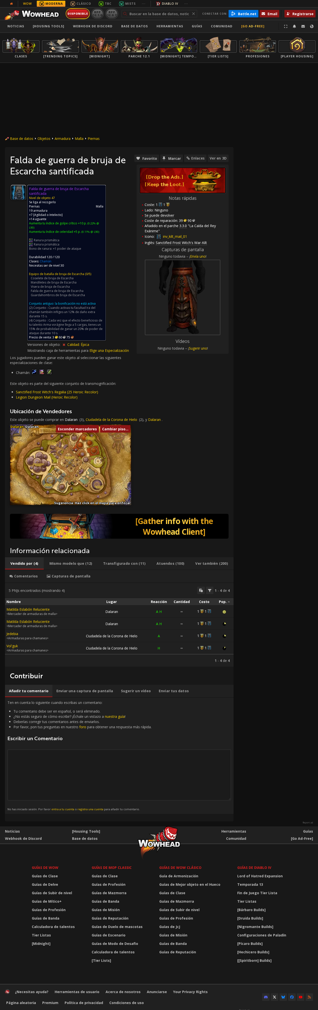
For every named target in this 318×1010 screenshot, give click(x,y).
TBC (108, 3)
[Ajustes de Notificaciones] (294, 26)
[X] (274, 997)
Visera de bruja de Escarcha (50, 286)
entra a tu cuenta (62, 809)
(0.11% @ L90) (90, 232)
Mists (130, 3)
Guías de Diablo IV (254, 867)
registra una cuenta (90, 809)
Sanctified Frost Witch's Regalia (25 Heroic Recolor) (57, 392)
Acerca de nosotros (123, 991)
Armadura (63, 138)
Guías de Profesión (49, 909)
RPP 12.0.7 (111, 13)
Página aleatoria (21, 1002)
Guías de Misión (106, 909)
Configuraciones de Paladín (261, 935)
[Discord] (266, 997)
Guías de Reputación (110, 918)
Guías (197, 26)
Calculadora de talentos (53, 926)
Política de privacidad (84, 1002)
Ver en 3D (218, 158)
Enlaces (197, 158)
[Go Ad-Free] (253, 26)
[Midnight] (41, 943)
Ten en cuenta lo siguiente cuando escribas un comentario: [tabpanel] (79, 755)
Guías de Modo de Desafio (115, 943)
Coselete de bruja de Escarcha (52, 278)
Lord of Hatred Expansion (260, 876)
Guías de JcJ (169, 926)
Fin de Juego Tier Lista (257, 892)
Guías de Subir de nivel (52, 892)
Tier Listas (41, 935)
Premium (50, 1002)
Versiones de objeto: (44, 344)
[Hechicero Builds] (253, 952)
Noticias (15, 26)
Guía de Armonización (178, 876)
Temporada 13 (250, 884)
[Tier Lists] (101, 960)
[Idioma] (312, 26)
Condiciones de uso (126, 1002)
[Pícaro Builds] (250, 943)
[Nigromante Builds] (255, 926)
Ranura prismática (46, 240)
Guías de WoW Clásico (180, 867)
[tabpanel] (119, 625)
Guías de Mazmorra (109, 892)
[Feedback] (303, 26)
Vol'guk (12, 646)
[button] (72, 483)
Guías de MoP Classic (112, 867)
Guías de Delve (45, 884)
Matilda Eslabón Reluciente (28, 609)
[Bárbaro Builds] (251, 909)
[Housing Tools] (86, 831)
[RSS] (309, 997)
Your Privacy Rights (190, 991)
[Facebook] (292, 997)
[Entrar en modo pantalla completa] (285, 26)
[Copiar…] (201, 590)
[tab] (24, 563)
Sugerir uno (198, 348)
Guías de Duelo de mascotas (117, 926)
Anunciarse (157, 991)
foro (82, 727)
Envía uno (198, 256)
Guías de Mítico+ (47, 901)
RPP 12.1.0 (97, 13)
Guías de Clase (45, 876)
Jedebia (12, 633)
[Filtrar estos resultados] (209, 590)
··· (144, 3)
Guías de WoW (45, 867)
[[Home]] (33, 13)
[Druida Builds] (250, 918)
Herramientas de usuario (77, 991)
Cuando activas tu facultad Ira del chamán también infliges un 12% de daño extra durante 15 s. (62, 312)
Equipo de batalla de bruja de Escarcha (56, 274)
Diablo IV (170, 3)
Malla (79, 138)
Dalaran (71, 419)
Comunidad (222, 26)
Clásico (84, 3)
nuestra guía (115, 716)
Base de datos (134, 26)
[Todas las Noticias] (11, 4)
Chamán (45, 261)
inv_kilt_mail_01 (174, 236)
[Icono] (18, 192)
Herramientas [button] (170, 26)
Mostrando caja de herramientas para (58, 350)
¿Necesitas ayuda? (31, 991)
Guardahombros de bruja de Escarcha (58, 295)
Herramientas (233, 831)
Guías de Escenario (108, 935)
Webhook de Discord (93, 26)
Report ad (308, 822)
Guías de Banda (45, 918)
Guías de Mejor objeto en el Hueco (189, 884)
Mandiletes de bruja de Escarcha (54, 282)
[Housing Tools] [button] (48, 26)
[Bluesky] (283, 997)
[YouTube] (300, 997)
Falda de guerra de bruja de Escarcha (57, 291)
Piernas (94, 138)
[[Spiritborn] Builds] (254, 960)
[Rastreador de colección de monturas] (119, 526)
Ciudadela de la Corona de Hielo (111, 419)
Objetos (44, 138)
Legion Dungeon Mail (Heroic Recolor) (47, 397)
